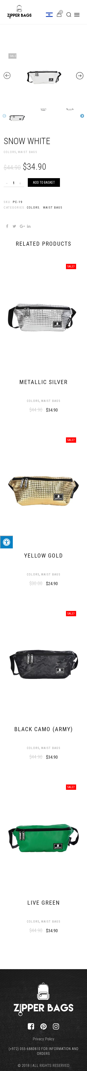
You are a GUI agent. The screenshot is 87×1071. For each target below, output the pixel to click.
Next (82, 116)
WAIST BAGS (27, 152)
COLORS (10, 152)
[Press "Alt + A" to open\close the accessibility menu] (6, 542)
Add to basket (44, 182)
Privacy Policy (43, 1039)
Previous (4, 116)
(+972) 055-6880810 (24, 1049)
